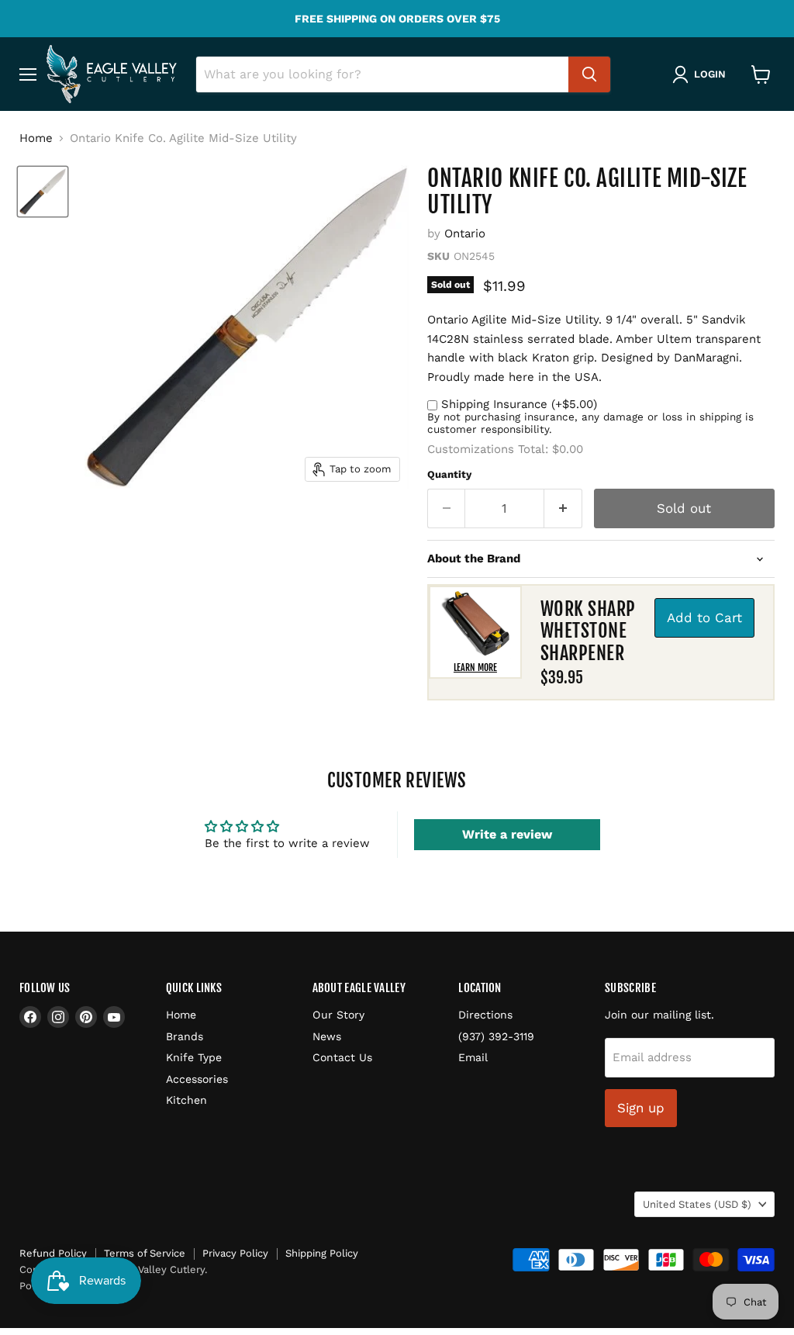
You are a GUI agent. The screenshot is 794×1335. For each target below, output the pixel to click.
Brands (184, 1036)
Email (473, 1057)
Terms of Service (144, 1253)
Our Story (338, 1014)
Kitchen (186, 1100)
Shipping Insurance (519, 404)
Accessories (197, 1079)
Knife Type (194, 1057)
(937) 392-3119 (496, 1036)
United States (697, 1204)
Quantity (449, 474)
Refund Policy (53, 1253)
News (326, 1036)
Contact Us (342, 1057)
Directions (485, 1014)
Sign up (641, 1107)
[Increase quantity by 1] (563, 508)
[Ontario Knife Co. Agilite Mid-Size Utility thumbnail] (42, 191)
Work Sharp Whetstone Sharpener (588, 631)
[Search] (589, 74)
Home (36, 138)
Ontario (464, 233)
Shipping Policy (321, 1253)
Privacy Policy (235, 1253)
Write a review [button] (507, 834)
